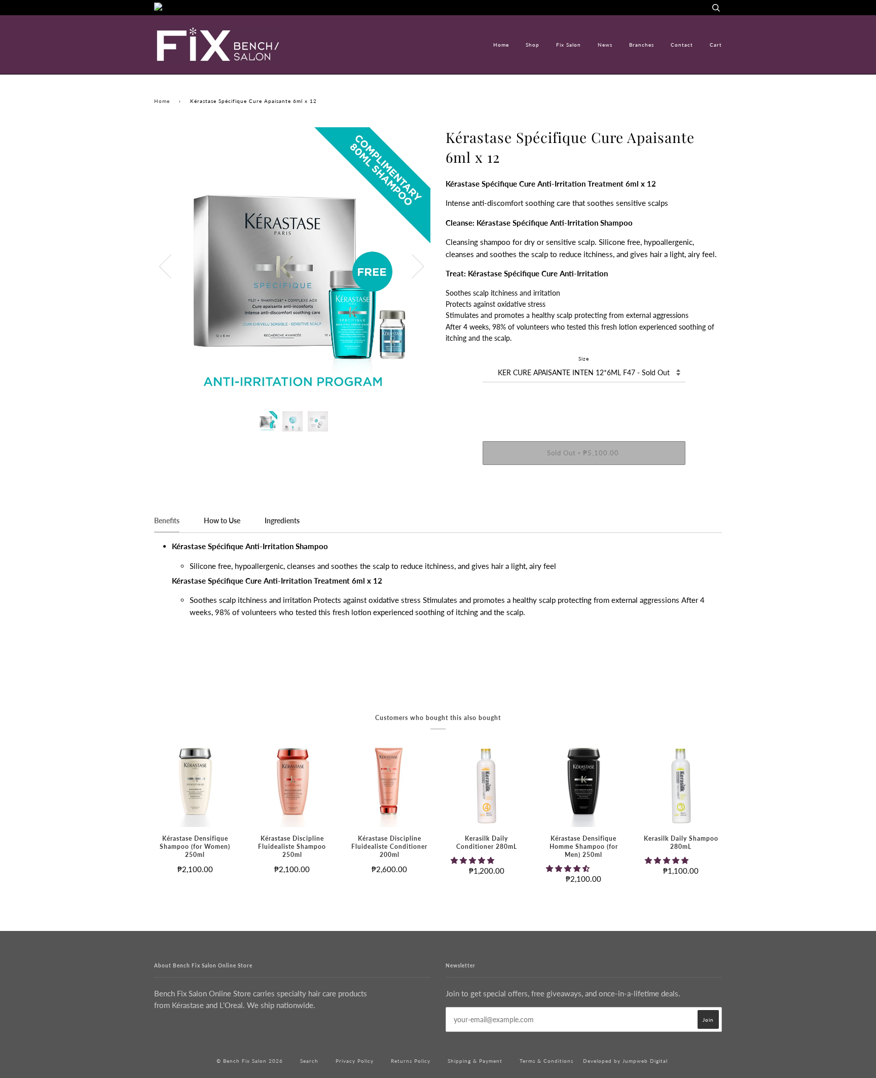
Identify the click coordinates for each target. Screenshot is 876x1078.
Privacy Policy (355, 1061)
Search (309, 1061)
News (605, 45)
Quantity (584, 401)
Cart (716, 45)
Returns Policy (410, 1061)
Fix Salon (568, 45)
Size (583, 358)
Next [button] (411, 266)
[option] (292, 265)
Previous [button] (171, 266)
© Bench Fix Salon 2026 (249, 1061)
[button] (473, 860)
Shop (532, 45)
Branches (641, 45)
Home (501, 45)
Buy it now (584, 484)
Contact (682, 45)
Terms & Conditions (546, 1061)
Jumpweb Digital (645, 1061)
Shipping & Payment (475, 1061)
